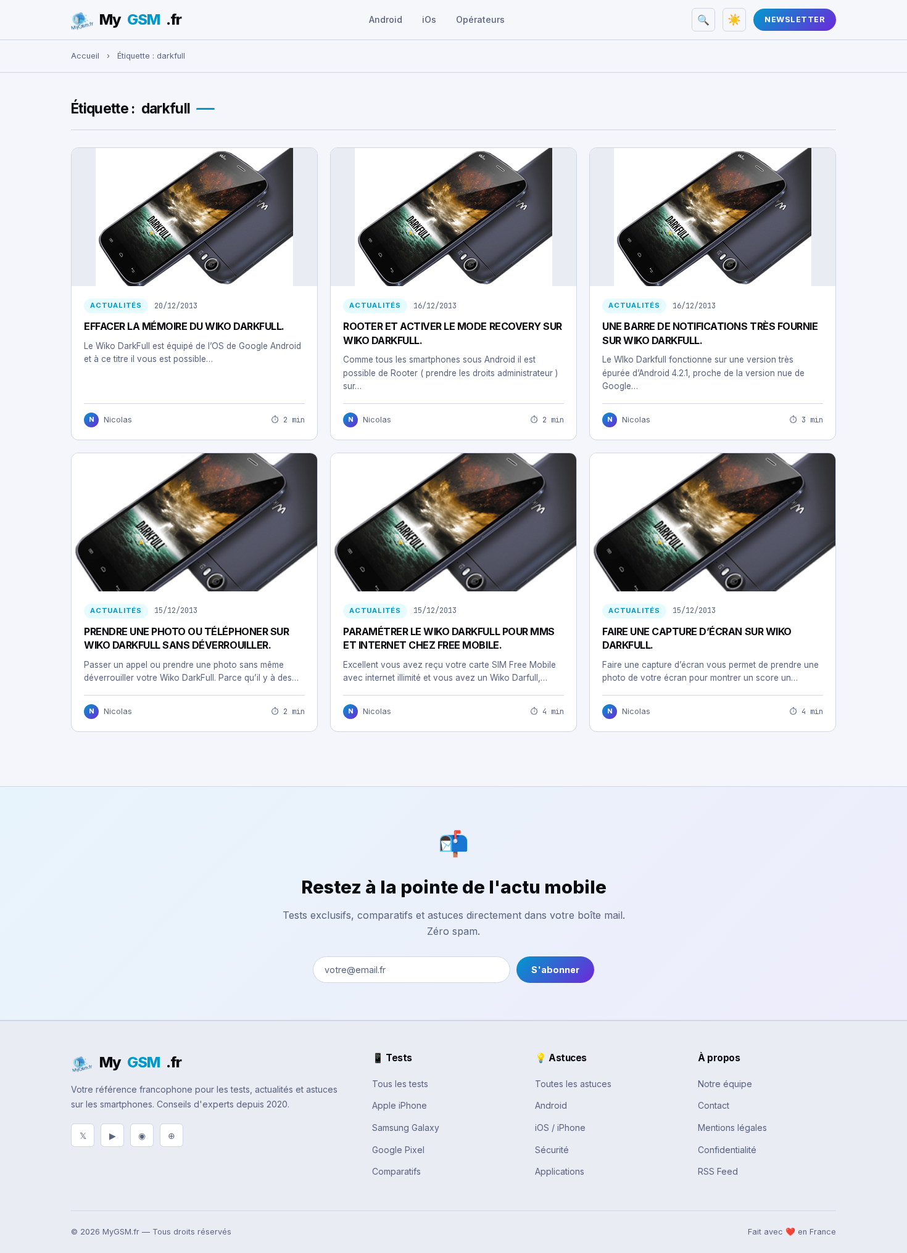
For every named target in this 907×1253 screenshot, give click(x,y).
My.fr (140, 19)
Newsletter (794, 19)
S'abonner (555, 969)
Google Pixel (398, 1149)
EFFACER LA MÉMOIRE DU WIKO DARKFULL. (184, 326)
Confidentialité (727, 1149)
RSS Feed (718, 1171)
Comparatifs (396, 1171)
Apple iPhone (399, 1105)
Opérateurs (480, 19)
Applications (559, 1171)
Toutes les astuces (573, 1083)
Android (385, 19)
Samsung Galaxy (405, 1127)
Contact (713, 1105)
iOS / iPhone (560, 1127)
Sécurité (552, 1149)
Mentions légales (732, 1127)
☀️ (734, 20)
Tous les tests (400, 1083)
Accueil (85, 55)
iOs (429, 19)
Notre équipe (725, 1083)
